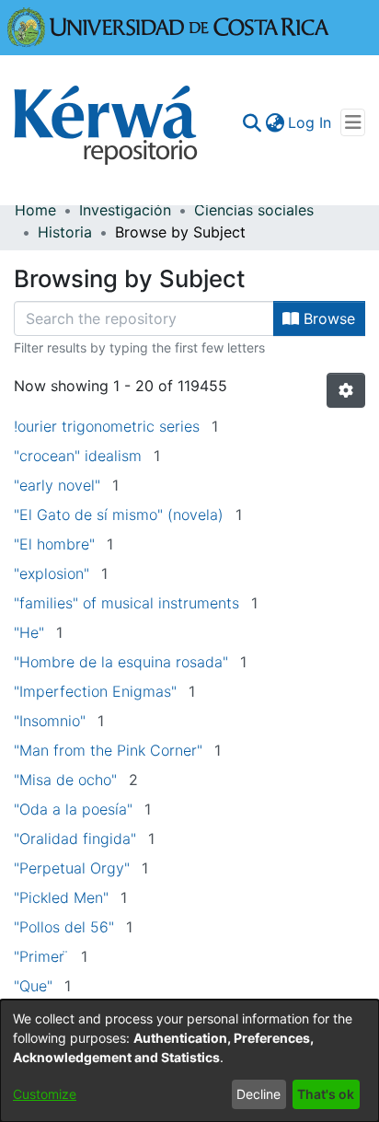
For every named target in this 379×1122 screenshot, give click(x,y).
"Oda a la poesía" (73, 809)
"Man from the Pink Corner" (108, 750)
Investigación (125, 210)
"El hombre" (54, 544)
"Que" (33, 986)
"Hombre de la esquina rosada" (121, 662)
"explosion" (51, 573)
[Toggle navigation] (352, 122)
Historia (65, 232)
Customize (44, 1094)
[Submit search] (251, 122)
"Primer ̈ (41, 956)
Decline (258, 1094)
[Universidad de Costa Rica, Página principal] (168, 26)
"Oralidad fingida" (75, 838)
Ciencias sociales (254, 210)
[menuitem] (274, 122)
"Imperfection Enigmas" (95, 691)
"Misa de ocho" (65, 779)
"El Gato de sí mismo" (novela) (119, 514)
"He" (29, 632)
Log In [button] (310, 122)
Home (35, 210)
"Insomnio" (50, 720)
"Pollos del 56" (64, 927)
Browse (327, 318)
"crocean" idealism (78, 455)
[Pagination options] (346, 390)
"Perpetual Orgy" (72, 868)
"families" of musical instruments (126, 603)
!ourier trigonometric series (107, 426)
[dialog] (189, 1061)
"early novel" (57, 485)
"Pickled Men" (61, 897)
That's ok (325, 1094)
